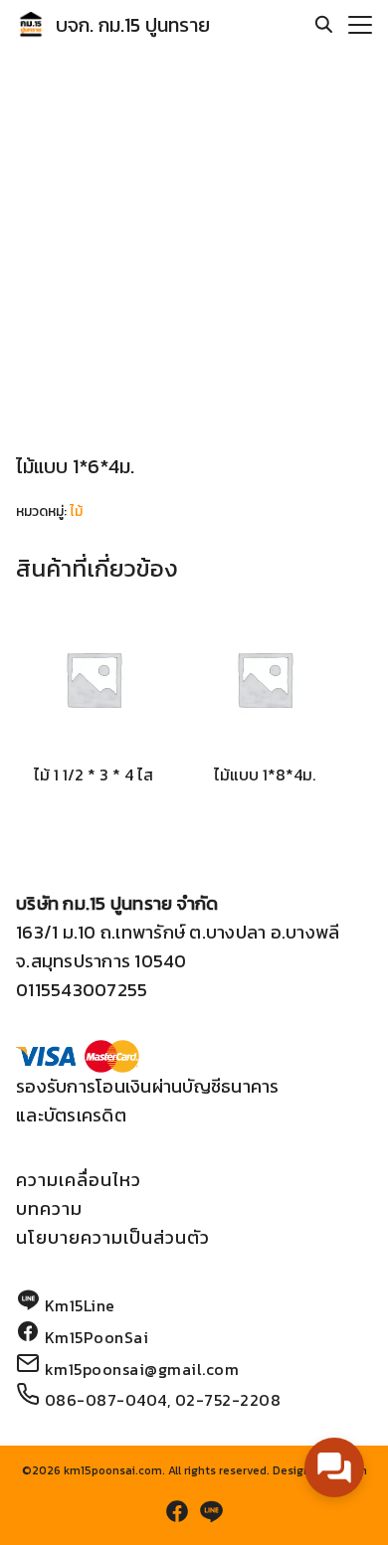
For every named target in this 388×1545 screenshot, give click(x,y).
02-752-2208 (228, 1400)
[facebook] (177, 1511)
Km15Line (80, 1305)
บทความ (49, 1208)
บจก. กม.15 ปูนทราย (133, 25)
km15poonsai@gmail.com (142, 1369)
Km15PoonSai (97, 1337)
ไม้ (76, 511)
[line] (211, 1511)
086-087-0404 (106, 1400)
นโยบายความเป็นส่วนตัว (113, 1237)
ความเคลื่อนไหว (78, 1179)
